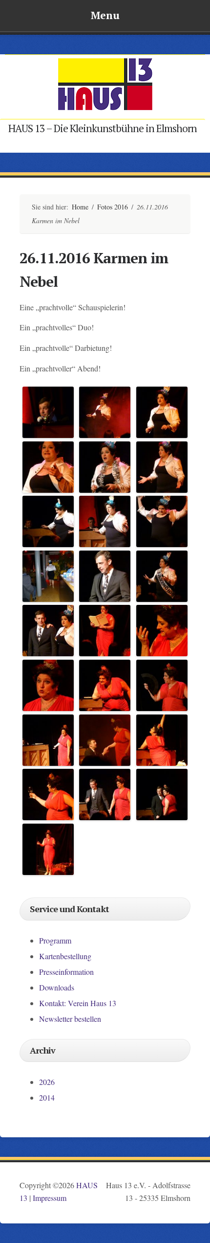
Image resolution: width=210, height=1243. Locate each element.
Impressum (49, 1198)
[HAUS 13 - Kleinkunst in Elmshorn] (105, 108)
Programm (55, 940)
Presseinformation (66, 972)
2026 (47, 1082)
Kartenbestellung (65, 956)
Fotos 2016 (112, 206)
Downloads (56, 987)
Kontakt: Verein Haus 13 (77, 1003)
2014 (47, 1097)
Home (80, 206)
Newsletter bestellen (70, 1018)
